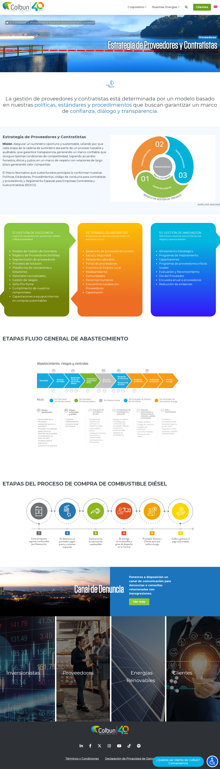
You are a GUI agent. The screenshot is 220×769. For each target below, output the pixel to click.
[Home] (23, 6)
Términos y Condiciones (82, 758)
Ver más (139, 601)
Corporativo (136, 7)
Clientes (202, 7)
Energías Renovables (140, 676)
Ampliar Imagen (208, 204)
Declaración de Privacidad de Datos (130, 758)
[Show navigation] (212, 761)
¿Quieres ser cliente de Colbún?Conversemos (178, 761)
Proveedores (37, 22)
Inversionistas (23, 673)
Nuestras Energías (164, 7)
